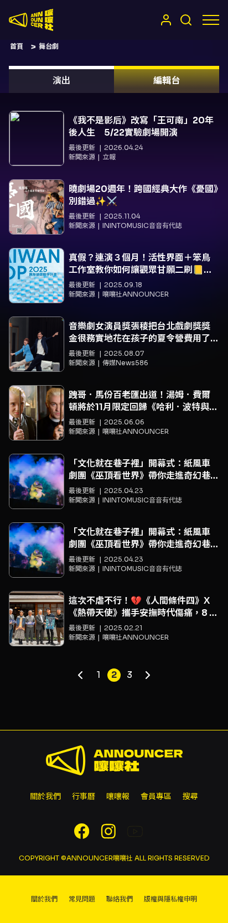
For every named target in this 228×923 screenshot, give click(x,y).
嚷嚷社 (31, 20)
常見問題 (82, 899)
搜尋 (190, 796)
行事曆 (83, 796)
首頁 (16, 46)
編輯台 (166, 80)
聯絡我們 (119, 899)
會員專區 (156, 796)
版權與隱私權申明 (170, 899)
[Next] (147, 675)
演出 (61, 80)
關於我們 (45, 796)
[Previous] (80, 675)
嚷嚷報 (117, 796)
